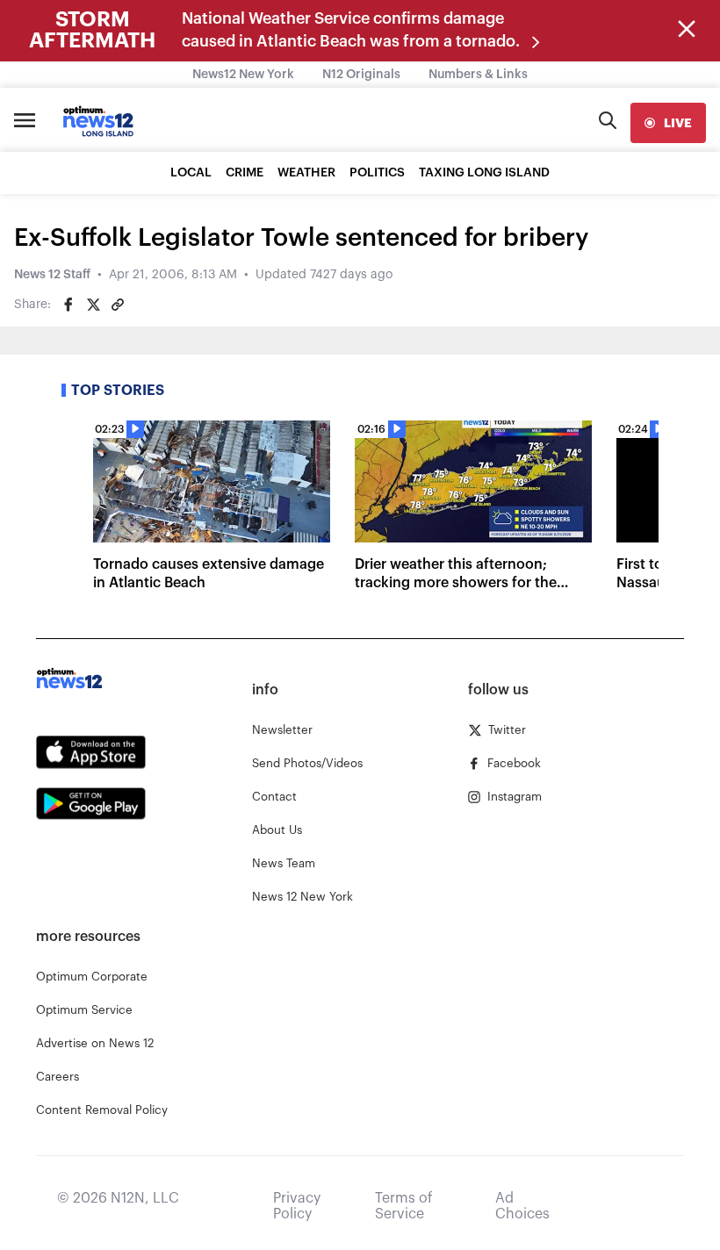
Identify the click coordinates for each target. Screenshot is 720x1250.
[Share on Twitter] (93, 305)
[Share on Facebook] (68, 305)
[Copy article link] (118, 305)
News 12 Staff (52, 275)
